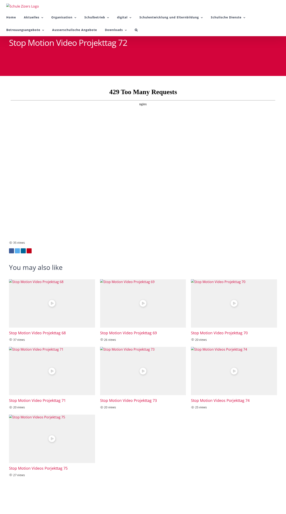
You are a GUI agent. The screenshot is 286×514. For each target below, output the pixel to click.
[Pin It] (29, 250)
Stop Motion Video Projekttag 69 (128, 332)
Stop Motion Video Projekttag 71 (37, 400)
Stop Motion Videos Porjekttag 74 (220, 400)
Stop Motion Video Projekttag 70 (219, 332)
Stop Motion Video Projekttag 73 (128, 400)
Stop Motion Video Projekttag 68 (37, 332)
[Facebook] (11, 250)
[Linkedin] (23, 250)
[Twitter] (17, 250)
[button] (136, 30)
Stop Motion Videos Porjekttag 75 (38, 468)
